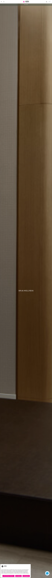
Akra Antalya (26, 4)
